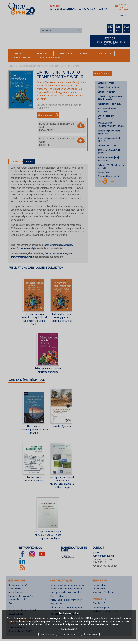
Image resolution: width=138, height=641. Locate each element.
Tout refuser (90, 634)
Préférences (47, 634)
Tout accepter (69, 634)
